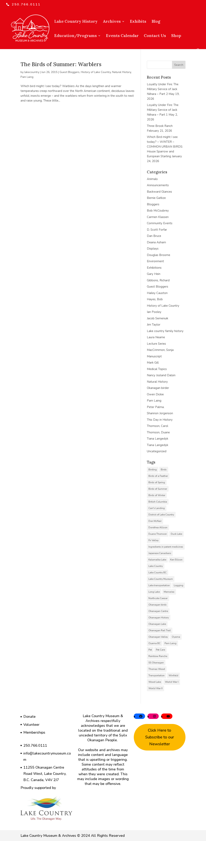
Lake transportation (159, 585)
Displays (153, 249)
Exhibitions (154, 268)
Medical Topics (157, 369)
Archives (112, 22)
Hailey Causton (157, 293)
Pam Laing (27, 77)
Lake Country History (76, 22)
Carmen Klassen (158, 217)
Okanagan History (158, 617)
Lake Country (155, 566)
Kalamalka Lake (157, 559)
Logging (178, 585)
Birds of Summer (157, 488)
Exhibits (138, 22)
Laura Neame (156, 337)
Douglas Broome (158, 255)
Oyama (176, 636)
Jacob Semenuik (157, 318)
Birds (164, 469)
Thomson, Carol (157, 426)
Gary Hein (153, 274)
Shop (176, 36)
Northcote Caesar (158, 598)
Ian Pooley (154, 312)
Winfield (173, 675)
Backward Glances (159, 192)
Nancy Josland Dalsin (161, 375)
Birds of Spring (156, 482)
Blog (155, 22)
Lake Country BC (157, 572)
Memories (169, 591)
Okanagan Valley (158, 636)
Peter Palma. (155, 407)
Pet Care (160, 649)
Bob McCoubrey (158, 211)
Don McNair (155, 521)
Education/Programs (75, 36)
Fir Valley (153, 540)
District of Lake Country (161, 514)
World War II (155, 688)
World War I (171, 682)
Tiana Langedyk (157, 439)
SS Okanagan (156, 662)
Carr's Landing (156, 508)
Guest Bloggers (69, 72)
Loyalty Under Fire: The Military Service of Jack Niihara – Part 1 (162, 110)
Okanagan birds (157, 604)
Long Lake (154, 591)
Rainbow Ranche (157, 656)
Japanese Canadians (159, 553)
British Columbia (157, 501)
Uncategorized (156, 451)
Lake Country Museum (160, 579)
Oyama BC (154, 643)
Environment (155, 261)
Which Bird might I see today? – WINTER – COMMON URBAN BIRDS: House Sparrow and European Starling (165, 146)
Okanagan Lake (157, 624)
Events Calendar (122, 36)
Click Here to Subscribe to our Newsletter (159, 737)
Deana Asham (156, 242)
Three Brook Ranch (160, 126)
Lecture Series (156, 344)
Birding (152, 469)
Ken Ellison (176, 559)
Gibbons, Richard (158, 280)
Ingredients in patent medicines (165, 546)
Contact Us (155, 36)
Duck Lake (176, 534)
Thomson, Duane (158, 432)
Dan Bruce (154, 236)
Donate (29, 716)
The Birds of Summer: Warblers (61, 64)
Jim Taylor (153, 325)
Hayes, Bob (155, 299)
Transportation (156, 675)
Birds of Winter (156, 495)
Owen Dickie (155, 394)
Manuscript (154, 356)
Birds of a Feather (158, 476)
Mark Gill (153, 363)
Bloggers (153, 204)
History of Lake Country (96, 72)
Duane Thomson (157, 534)
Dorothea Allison (157, 527)
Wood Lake (154, 682)
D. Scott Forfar (157, 230)
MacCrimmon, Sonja (160, 350)
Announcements (158, 185)
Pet (150, 649)
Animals (152, 179)
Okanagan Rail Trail (159, 630)
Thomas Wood (156, 669)
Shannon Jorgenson (160, 413)
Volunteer (31, 724)
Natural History (121, 72)
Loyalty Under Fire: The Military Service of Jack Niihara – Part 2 (162, 89)
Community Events (159, 223)
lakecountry (31, 72)
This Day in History (160, 420)
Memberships (34, 732)
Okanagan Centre (158, 611)
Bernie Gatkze (156, 198)
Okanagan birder (158, 388)
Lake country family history (165, 331)
